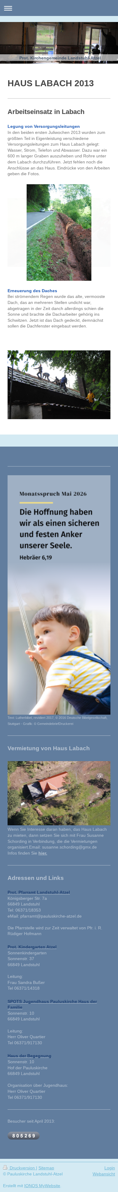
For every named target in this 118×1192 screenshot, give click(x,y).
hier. (42, 853)
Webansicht (104, 1173)
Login (109, 1167)
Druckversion (22, 1167)
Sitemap (46, 1167)
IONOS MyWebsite (42, 1185)
